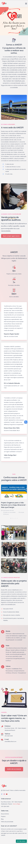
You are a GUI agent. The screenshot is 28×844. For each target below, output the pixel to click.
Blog (2, 819)
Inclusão (22, 512)
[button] (14, 33)
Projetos (3, 816)
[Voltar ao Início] (4, 3)
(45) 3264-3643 (9, 736)
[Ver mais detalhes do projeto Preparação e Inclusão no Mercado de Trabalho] (14, 565)
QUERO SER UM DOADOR (14, 769)
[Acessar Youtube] (6, 794)
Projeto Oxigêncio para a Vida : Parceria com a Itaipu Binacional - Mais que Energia (13, 505)
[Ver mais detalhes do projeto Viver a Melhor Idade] (14, 549)
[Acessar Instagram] (4, 794)
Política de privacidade (7, 821)
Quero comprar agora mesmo (11, 236)
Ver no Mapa (16, 804)
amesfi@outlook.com (10, 741)
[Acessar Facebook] (2, 794)
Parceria (7, 514)
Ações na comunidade (10, 512)
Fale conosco (22, 841)
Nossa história (5, 814)
